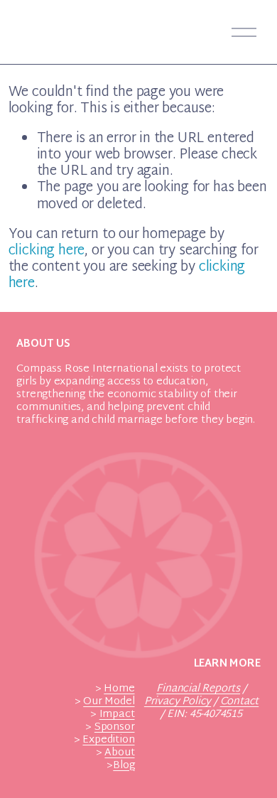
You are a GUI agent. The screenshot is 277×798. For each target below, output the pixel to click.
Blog (123, 766)
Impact (117, 714)
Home (119, 689)
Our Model (108, 702)
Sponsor (114, 727)
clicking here (47, 251)
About (119, 753)
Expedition (108, 740)
